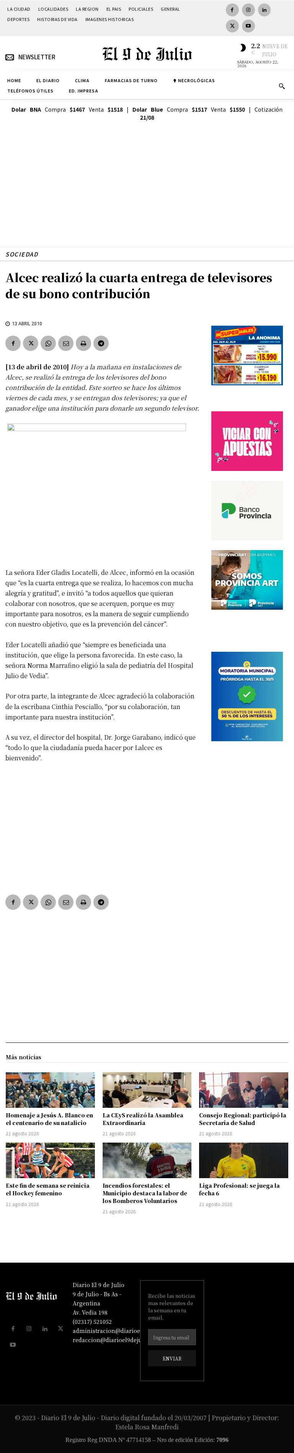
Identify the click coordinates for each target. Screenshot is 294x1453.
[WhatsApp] (48, 343)
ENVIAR (172, 1358)
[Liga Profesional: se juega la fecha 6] (243, 1160)
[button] (282, 86)
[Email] (66, 343)
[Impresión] (83, 343)
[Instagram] (248, 9)
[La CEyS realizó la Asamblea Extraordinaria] (147, 1090)
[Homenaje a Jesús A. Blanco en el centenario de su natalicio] (50, 1090)
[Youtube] (248, 25)
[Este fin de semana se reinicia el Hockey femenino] (50, 1160)
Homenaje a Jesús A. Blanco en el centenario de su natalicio (49, 1119)
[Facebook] (232, 9)
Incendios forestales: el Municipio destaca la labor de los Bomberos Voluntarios (145, 1193)
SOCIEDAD (21, 254)
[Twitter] (232, 25)
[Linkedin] (264, 9)
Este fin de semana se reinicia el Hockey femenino (48, 1189)
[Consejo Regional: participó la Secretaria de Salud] (243, 1090)
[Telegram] (101, 343)
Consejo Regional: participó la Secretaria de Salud (242, 1119)
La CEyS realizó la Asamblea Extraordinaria (143, 1119)
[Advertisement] (147, 193)
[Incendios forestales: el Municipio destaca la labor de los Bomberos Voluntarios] (147, 1160)
